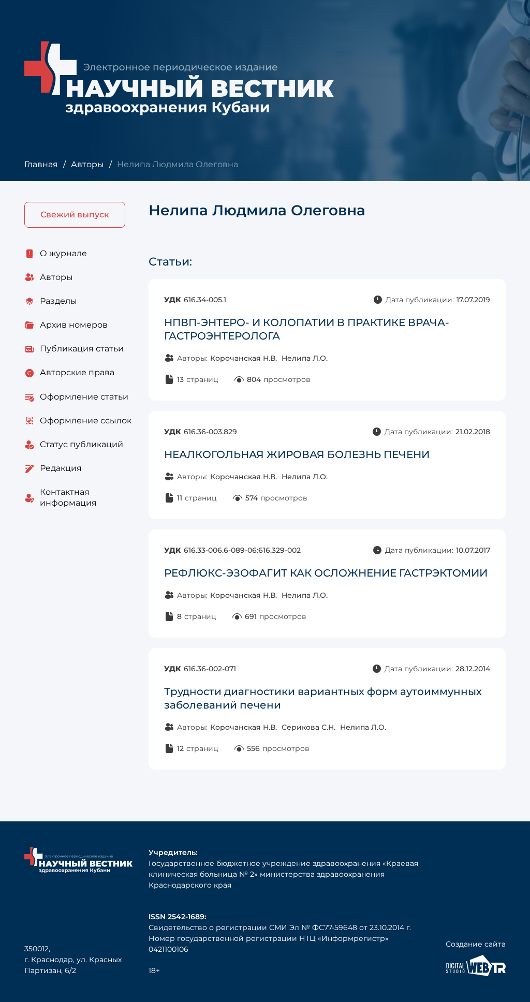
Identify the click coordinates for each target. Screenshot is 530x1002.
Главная (41, 164)
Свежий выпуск (74, 214)
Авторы (87, 164)
